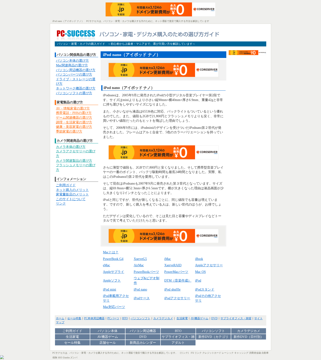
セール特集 (74, 318)
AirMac (139, 265)
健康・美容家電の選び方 (74, 127)
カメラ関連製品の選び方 (74, 160)
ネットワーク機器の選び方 (75, 88)
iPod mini (109, 289)
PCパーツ (113, 318)
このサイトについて (71, 199)
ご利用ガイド (66, 185)
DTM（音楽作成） (177, 280)
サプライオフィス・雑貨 (235, 318)
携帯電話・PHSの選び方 (74, 113)
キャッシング (241, 353)
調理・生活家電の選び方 (74, 122)
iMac (167, 259)
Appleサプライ (113, 272)
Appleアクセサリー (209, 265)
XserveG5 (140, 259)
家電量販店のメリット (72, 194)
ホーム (60, 318)
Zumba (66, 357)
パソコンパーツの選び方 (74, 74)
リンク (61, 203)
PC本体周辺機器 (94, 318)
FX (192, 353)
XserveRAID (172, 265)
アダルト (178, 342)
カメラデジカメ (163, 318)
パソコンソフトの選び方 (74, 93)
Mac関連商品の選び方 (72, 65)
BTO (125, 318)
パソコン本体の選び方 (72, 60)
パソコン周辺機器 (143, 331)
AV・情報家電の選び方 (73, 108)
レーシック (228, 353)
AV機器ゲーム (199, 318)
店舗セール (107, 342)
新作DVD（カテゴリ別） (213, 337)
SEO (60, 357)
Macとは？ (110, 252)
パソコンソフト (140, 318)
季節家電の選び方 (69, 131)
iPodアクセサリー (177, 298)
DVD (214, 318)
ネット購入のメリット (72, 190)
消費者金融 (255, 353)
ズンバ (73, 357)
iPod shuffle (172, 289)
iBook (199, 259)
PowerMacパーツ (176, 272)
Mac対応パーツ (114, 307)
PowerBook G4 (113, 259)
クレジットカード (211, 353)
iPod (198, 280)
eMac (106, 265)
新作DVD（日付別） (249, 337)
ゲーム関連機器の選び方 (74, 117)
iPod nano (140, 289)
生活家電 (182, 318)
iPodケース (142, 298)
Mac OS (200, 272)
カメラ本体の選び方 (71, 147)
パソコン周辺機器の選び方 (75, 70)
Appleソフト (112, 280)
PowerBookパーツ (146, 272)
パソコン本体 (107, 331)
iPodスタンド (204, 289)
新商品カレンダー (143, 342)
